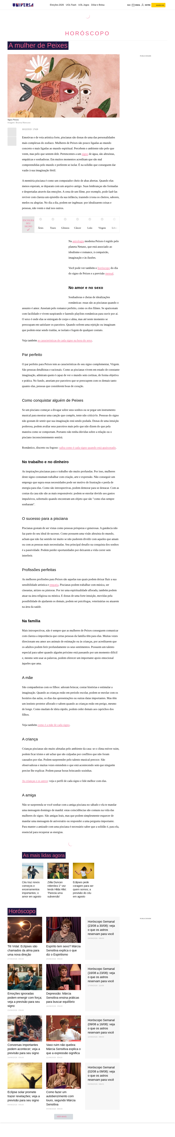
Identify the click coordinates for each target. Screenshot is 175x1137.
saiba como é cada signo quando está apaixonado (87, 447)
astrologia (78, 241)
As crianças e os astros (35, 781)
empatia (54, 584)
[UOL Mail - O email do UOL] (136, 5)
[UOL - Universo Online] (35, 5)
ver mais (62, 1116)
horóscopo (104, 268)
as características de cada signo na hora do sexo (65, 340)
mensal (109, 273)
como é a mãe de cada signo (54, 725)
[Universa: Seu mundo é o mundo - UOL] (23, 5)
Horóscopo (87, 33)
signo (85, 154)
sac (129, 5)
